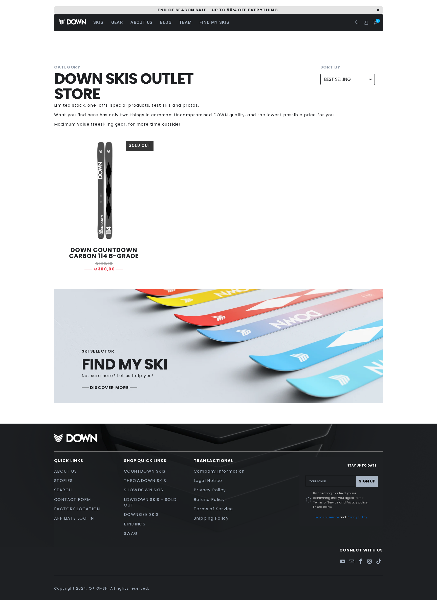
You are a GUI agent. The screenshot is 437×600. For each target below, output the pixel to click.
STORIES (63, 480)
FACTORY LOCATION (77, 509)
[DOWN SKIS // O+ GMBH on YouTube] (342, 561)
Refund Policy (209, 499)
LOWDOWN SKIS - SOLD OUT (150, 502)
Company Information (219, 471)
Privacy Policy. (357, 517)
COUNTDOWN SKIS (145, 471)
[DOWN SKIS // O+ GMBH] (72, 22)
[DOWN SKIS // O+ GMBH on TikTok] (378, 561)
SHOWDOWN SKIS (143, 490)
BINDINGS (134, 524)
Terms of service (327, 517)
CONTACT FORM (72, 499)
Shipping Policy (211, 518)
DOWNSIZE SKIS (141, 514)
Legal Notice (208, 480)
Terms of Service (213, 509)
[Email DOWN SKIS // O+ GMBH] (351, 561)
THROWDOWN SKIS (145, 480)
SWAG (131, 533)
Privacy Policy (210, 490)
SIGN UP (367, 481)
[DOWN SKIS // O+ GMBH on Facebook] (360, 561)
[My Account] (366, 23)
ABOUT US (65, 471)
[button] (98, 22)
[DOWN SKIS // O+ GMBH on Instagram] (369, 561)
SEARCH (63, 490)
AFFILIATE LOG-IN (74, 518)
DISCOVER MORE (109, 387)
